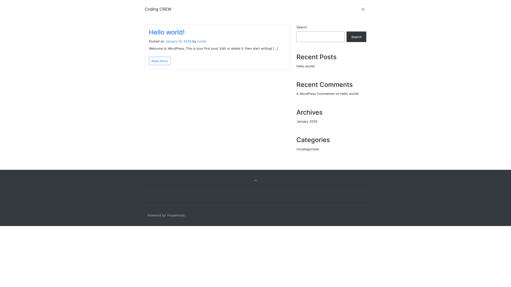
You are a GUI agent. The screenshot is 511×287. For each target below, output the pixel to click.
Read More (160, 61)
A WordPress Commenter (315, 94)
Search (301, 27)
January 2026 (306, 121)
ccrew (201, 41)
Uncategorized (307, 149)
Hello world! (167, 32)
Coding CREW (158, 9)
